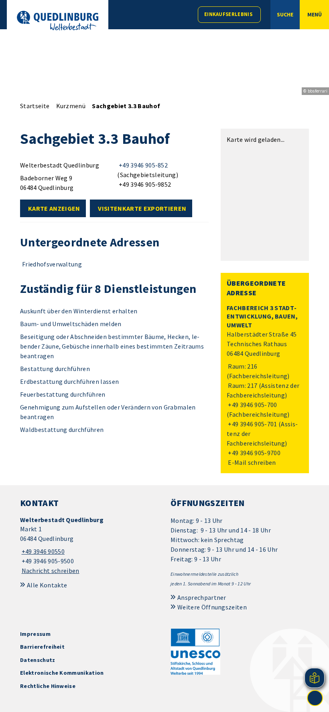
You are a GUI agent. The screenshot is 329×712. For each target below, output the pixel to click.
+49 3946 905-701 (252, 424)
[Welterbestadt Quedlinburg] (89, 545)
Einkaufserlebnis (228, 14)
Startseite (34, 106)
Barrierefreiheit (42, 646)
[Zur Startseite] (57, 20)
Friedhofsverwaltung (52, 264)
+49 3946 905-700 (252, 405)
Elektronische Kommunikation (62, 672)
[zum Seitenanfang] (315, 698)
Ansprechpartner (201, 597)
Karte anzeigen (54, 208)
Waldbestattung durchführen (62, 430)
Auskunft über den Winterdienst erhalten (78, 311)
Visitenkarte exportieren (142, 208)
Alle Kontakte (47, 585)
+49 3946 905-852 (142, 165)
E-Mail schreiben (251, 462)
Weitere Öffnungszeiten (212, 607)
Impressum (35, 633)
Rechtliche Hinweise (47, 686)
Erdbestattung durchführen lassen (69, 381)
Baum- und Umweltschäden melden (71, 324)
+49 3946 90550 (42, 551)
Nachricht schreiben (50, 571)
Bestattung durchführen (55, 369)
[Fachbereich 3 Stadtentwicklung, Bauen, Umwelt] (265, 385)
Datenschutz (37, 660)
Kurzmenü (71, 106)
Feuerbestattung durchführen (63, 394)
